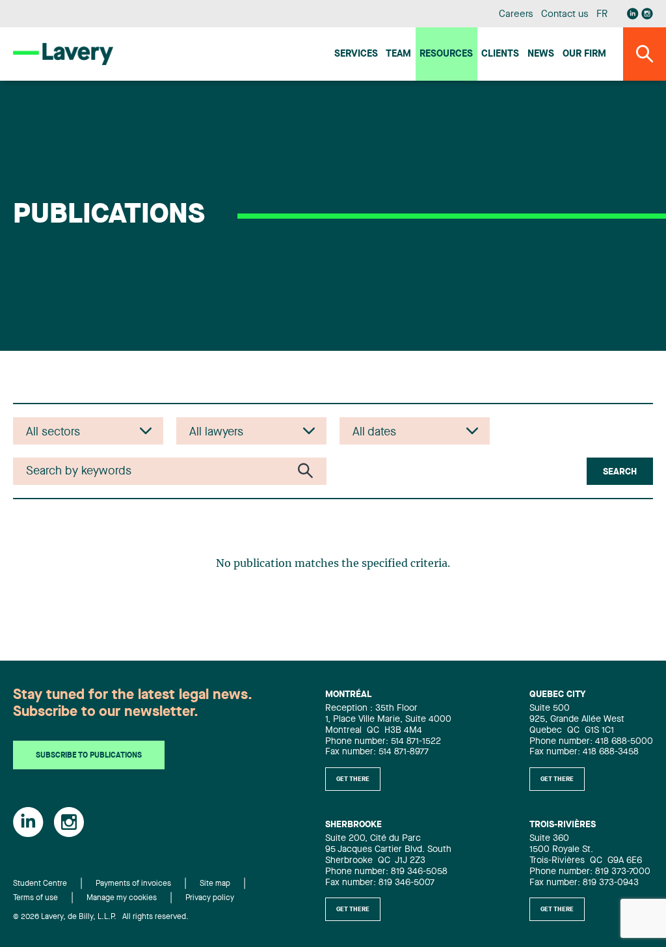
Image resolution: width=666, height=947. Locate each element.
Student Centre (40, 884)
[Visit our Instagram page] (647, 14)
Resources (446, 54)
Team (398, 54)
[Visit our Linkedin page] (633, 14)
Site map (215, 884)
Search (620, 471)
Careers (516, 15)
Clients (500, 54)
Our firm (584, 54)
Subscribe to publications (89, 756)
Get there (352, 779)
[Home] (63, 53)
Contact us (564, 15)
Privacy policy (209, 898)
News (540, 54)
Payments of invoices (133, 884)
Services (356, 54)
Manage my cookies (122, 898)
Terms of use (35, 898)
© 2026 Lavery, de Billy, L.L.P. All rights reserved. (101, 917)
